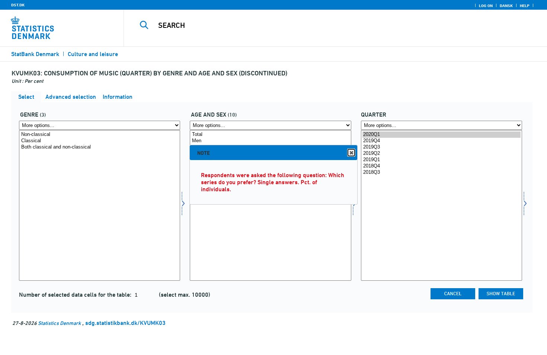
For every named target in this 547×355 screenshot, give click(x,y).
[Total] (270, 134)
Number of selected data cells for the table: (76, 294)
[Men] (270, 141)
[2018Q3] (441, 172)
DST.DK (18, 4)
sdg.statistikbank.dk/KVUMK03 (125, 322)
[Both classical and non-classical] (99, 147)
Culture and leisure (93, 54)
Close (351, 152)
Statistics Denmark (59, 323)
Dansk (506, 5)
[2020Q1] (441, 134)
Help (525, 5)
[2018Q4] (441, 166)
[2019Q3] (441, 147)
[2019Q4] (441, 141)
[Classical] (99, 141)
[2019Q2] (441, 153)
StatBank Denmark (35, 54)
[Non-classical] (99, 134)
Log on (486, 5)
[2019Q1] (441, 160)
